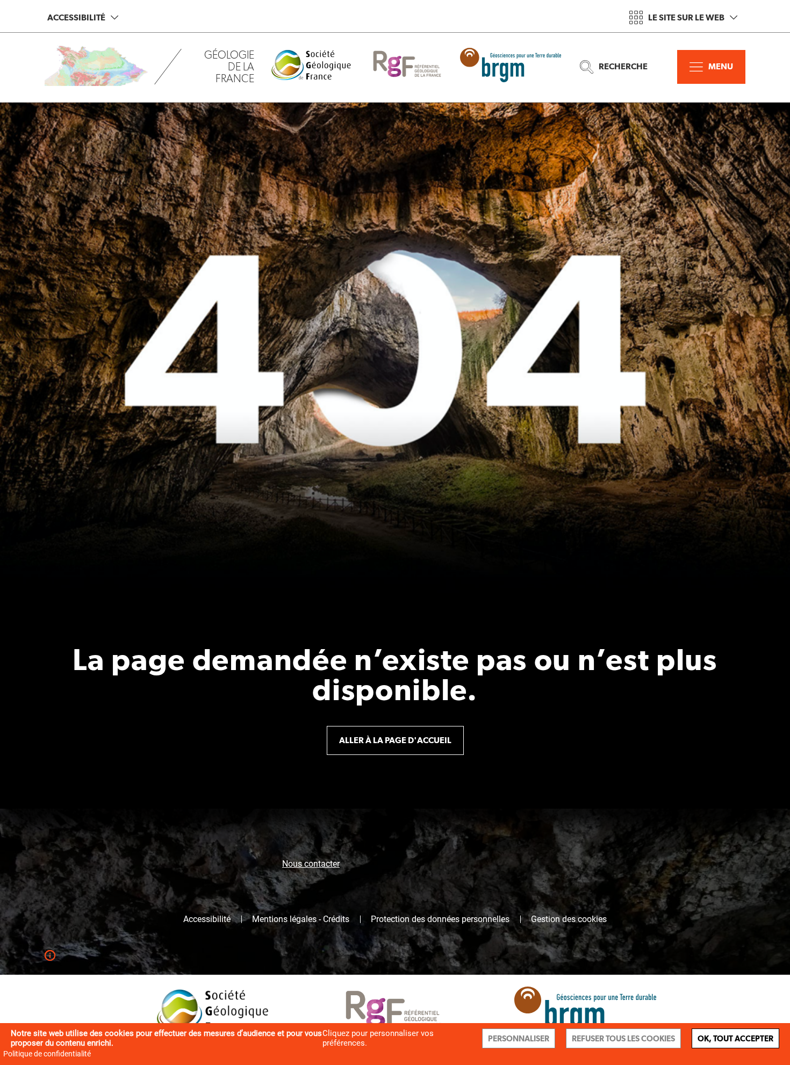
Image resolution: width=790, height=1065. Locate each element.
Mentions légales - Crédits (300, 919)
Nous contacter (311, 864)
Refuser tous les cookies (623, 1038)
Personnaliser (518, 1038)
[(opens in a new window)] (319, 67)
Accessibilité (76, 17)
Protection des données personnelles (440, 919)
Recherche (623, 66)
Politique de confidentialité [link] (47, 1053)
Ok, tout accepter (735, 1038)
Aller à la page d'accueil (395, 740)
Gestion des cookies (569, 919)
